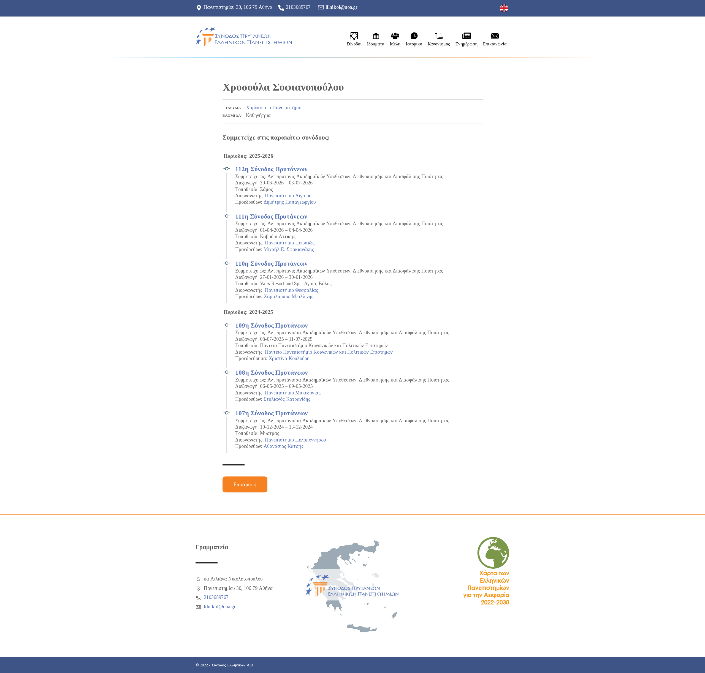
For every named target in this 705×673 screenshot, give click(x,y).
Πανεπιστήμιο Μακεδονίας (293, 393)
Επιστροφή (245, 484)
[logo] (244, 37)
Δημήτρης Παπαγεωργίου (290, 202)
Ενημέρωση (466, 44)
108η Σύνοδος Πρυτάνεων (271, 372)
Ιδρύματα (375, 44)
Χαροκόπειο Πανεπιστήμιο (273, 107)
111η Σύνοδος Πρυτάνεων (271, 216)
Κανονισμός (439, 44)
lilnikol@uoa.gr (341, 7)
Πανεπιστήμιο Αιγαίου (288, 195)
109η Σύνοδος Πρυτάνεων (271, 325)
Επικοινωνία (495, 44)
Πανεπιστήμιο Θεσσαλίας (291, 290)
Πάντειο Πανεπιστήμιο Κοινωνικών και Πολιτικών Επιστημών (329, 352)
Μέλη (395, 44)
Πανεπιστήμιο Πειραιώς (289, 243)
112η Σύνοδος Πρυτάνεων (271, 169)
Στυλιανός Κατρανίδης (287, 399)
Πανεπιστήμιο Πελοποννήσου (295, 440)
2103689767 (298, 7)
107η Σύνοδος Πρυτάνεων (271, 413)
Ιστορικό (414, 44)
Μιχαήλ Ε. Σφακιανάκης (289, 249)
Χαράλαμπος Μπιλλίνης (288, 296)
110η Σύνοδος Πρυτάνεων (271, 263)
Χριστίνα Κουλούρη (289, 358)
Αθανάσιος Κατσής (283, 446)
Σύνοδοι (354, 44)
